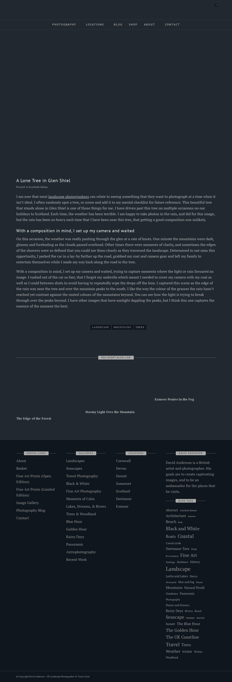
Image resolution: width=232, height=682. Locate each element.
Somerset (123, 483)
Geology (170, 562)
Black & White (77, 483)
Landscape (100, 327)
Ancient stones (188, 510)
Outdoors (172, 594)
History (195, 562)
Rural (198, 611)
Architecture (176, 515)
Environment (172, 556)
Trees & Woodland (81, 513)
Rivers (189, 611)
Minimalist (171, 582)
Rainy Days (75, 536)
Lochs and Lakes (177, 576)
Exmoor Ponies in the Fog (174, 399)
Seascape (175, 617)
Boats (171, 536)
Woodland (172, 657)
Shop (133, 24)
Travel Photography (82, 475)
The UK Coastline (182, 637)
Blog (118, 24)
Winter (198, 651)
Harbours (182, 562)
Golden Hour (76, 529)
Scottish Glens (38, 187)
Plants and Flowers (177, 605)
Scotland (123, 491)
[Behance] (33, 8)
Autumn (192, 516)
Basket (21, 468)
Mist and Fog (186, 582)
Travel (173, 644)
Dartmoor (124, 498)
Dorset (121, 475)
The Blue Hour (188, 623)
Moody (199, 582)
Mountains (122, 327)
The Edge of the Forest (33, 418)
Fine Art (188, 555)
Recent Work (76, 559)
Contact (172, 24)
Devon (121, 468)
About (149, 24)
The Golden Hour (182, 630)
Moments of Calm (80, 498)
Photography (64, 24)
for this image (203, 213)
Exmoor (122, 506)
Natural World (194, 587)
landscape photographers (68, 196)
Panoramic (74, 544)
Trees (140, 327)
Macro (193, 576)
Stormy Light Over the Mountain (109, 412)
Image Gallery (27, 502)
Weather (173, 651)
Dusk (194, 549)
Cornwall (123, 460)
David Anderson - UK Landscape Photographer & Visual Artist (59, 676)
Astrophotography (81, 551)
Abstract (172, 510)
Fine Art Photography (83, 491)
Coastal (186, 536)
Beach (171, 521)
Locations (95, 24)
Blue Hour (74, 521)
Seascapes (74, 468)
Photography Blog (30, 510)
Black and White (183, 528)
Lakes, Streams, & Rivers (86, 506)
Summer (190, 617)
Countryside (173, 543)
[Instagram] (28, 8)
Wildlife (187, 651)
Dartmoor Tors (177, 548)
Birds (180, 522)
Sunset (170, 624)
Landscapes (75, 460)
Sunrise (201, 617)
